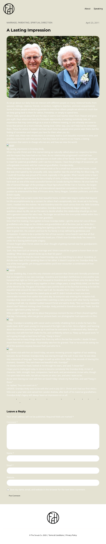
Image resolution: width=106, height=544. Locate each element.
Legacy (78, 398)
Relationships (13, 402)
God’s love (42, 398)
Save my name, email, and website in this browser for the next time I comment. (47, 489)
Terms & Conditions (56, 535)
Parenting (23, 22)
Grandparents (54, 398)
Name (10, 453)
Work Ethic (26, 402)
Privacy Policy (71, 535)
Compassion (23, 398)
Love (85, 398)
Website (10, 477)
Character (11, 398)
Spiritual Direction (41, 22)
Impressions (68, 398)
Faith (33, 398)
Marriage (12, 22)
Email (10, 465)
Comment (12, 422)
